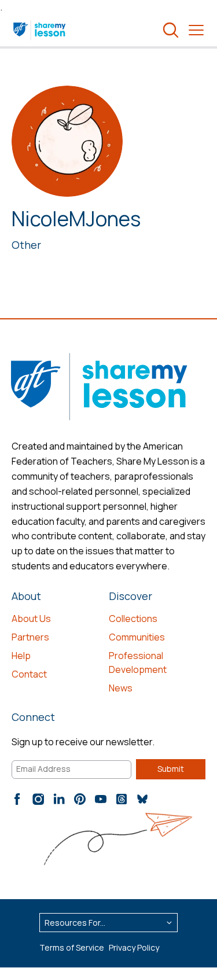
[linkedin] (59, 799)
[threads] (121, 799)
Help (21, 655)
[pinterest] (80, 799)
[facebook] (17, 799)
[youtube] (100, 799)
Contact (29, 674)
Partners (30, 637)
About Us (31, 618)
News (121, 688)
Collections (133, 618)
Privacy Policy (134, 947)
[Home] (40, 30)
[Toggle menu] (196, 30)
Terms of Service (71, 947)
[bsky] (142, 799)
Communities (137, 637)
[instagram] (38, 799)
